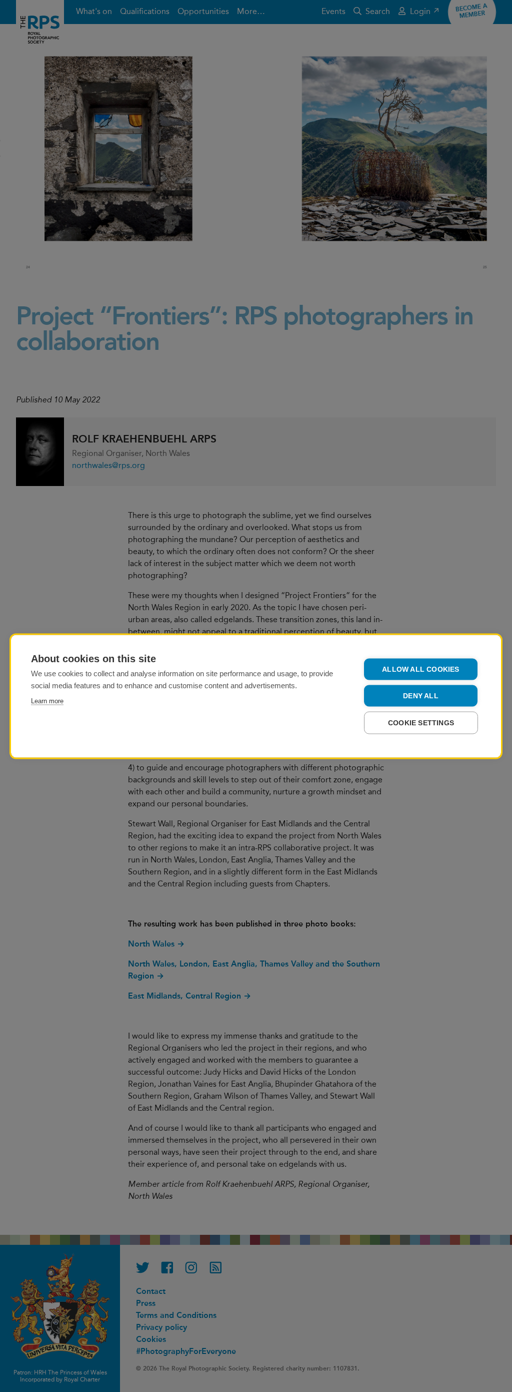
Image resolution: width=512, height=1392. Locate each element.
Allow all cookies (420, 669)
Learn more (47, 700)
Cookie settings (421, 722)
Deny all (420, 695)
